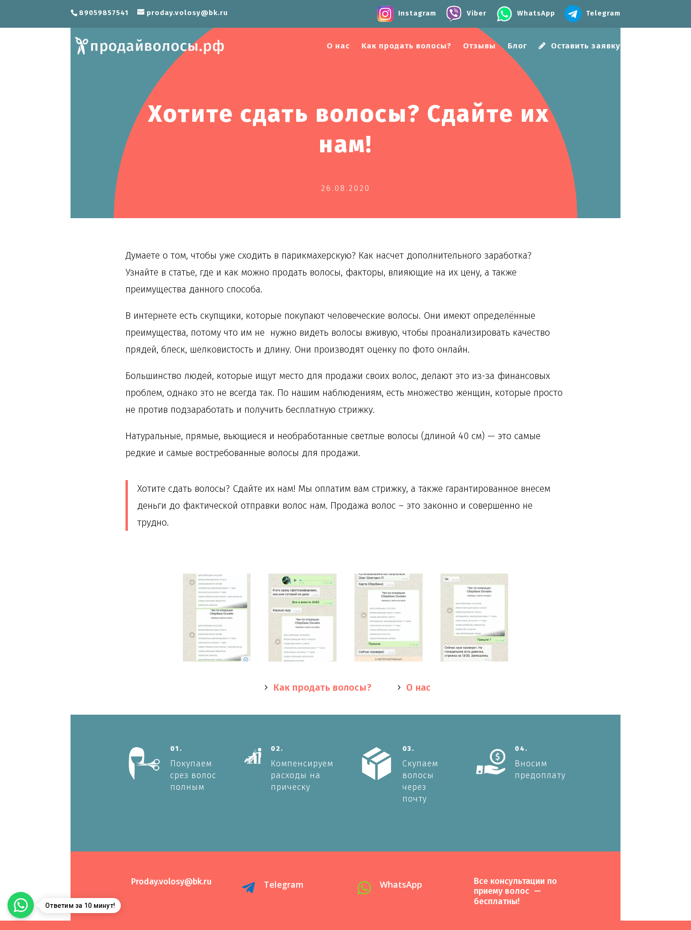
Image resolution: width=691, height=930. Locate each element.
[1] (302, 661)
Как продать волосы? (406, 47)
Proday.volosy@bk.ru (171, 881)
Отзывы (479, 47)
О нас (338, 47)
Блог (517, 47)
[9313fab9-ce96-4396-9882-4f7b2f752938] (217, 661)
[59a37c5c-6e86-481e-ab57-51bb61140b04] (474, 661)
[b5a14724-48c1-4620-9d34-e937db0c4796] (388, 661)
